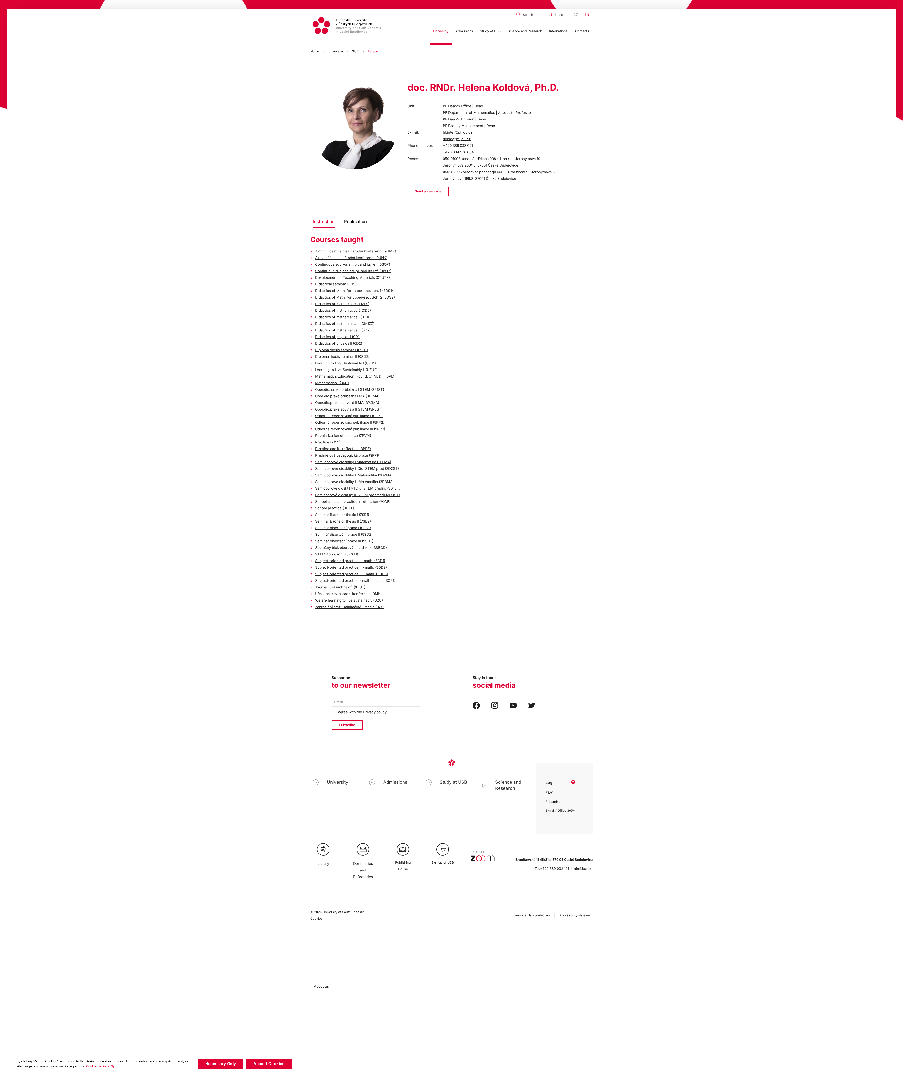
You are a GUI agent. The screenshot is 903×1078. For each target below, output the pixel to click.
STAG (550, 793)
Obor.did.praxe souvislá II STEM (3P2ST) (349, 409)
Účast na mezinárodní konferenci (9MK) (348, 593)
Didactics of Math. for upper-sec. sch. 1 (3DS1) (354, 290)
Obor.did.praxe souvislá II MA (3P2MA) (347, 402)
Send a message (428, 191)
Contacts (582, 31)
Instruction (324, 221)
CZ (576, 14)
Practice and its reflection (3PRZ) (343, 449)
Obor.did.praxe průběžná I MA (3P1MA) (347, 396)
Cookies (316, 918)
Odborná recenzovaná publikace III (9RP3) (350, 429)
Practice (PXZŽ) (328, 442)
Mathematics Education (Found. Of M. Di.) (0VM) (355, 376)
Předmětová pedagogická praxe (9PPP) (347, 455)
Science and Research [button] (525, 31)
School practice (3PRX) (334, 508)
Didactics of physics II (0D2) (338, 343)
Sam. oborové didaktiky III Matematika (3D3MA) (354, 481)
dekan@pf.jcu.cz (457, 139)
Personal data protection (532, 915)
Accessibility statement (576, 915)
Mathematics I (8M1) (332, 383)
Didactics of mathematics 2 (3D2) (343, 310)
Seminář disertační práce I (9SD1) (343, 528)
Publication (355, 221)
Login (559, 14)
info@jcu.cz (582, 868)
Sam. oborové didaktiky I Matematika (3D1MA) (353, 462)
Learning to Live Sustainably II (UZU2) (346, 369)
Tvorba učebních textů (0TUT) (340, 587)
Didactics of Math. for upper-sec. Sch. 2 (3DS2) (355, 297)
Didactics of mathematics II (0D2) (343, 330)
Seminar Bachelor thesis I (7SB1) (342, 514)
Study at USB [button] (490, 31)
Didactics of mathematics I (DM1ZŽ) (344, 323)
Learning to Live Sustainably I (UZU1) (345, 363)
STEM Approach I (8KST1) (336, 554)
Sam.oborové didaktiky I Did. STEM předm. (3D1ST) (357, 488)
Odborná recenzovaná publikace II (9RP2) (349, 422)
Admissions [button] (464, 31)
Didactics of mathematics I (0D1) (342, 317)
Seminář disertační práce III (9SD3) (344, 541)
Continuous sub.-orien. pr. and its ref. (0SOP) (352, 264)
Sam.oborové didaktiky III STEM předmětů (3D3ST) (357, 495)
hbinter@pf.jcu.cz (457, 132)
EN (587, 14)
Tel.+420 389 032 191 (552, 868)
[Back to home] (347, 26)
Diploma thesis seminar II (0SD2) (342, 356)
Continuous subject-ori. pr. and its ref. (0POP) (353, 271)
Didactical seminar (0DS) (335, 284)
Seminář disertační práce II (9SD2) (343, 534)
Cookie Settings (97, 1066)
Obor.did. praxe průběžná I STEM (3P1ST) (349, 389)
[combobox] (531, 14)
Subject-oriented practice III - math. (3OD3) (351, 574)
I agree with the (361, 712)
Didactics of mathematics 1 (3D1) (342, 304)
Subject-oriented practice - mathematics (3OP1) (355, 580)
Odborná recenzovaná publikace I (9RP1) (349, 416)
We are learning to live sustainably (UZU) (349, 600)
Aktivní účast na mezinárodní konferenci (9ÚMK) (355, 251)
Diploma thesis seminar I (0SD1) (341, 350)
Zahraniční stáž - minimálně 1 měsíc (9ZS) (349, 607)
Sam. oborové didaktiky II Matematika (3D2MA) (354, 475)
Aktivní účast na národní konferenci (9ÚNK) (351, 258)
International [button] (558, 31)
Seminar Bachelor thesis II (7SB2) (343, 521)
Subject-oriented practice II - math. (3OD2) (351, 567)
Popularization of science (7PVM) (343, 435)
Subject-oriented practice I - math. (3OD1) (350, 561)
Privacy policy (375, 712)
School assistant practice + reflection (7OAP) (352, 501)
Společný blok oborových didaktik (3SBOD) (351, 547)
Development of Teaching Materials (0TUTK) (352, 277)
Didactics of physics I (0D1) (337, 337)
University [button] (440, 31)
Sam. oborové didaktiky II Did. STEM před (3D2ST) (357, 468)
